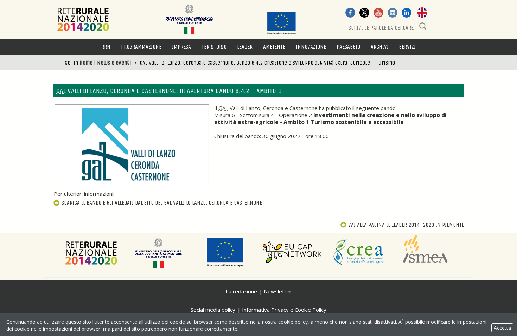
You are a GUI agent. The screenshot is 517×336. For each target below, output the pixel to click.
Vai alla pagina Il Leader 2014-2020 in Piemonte (406, 224)
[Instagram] (392, 13)
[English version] (422, 13)
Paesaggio (348, 46)
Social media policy (213, 309)
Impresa (181, 46)
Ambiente (274, 46)
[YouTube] (378, 13)
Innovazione (311, 46)
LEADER (245, 46)
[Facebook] (350, 13)
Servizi (407, 46)
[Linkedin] (406, 13)
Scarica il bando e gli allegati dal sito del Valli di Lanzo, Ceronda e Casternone (162, 202)
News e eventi (114, 62)
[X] (364, 13)
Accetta (502, 327)
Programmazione (141, 46)
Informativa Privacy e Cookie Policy (284, 309)
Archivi (380, 46)
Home (85, 62)
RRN (105, 46)
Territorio (214, 46)
